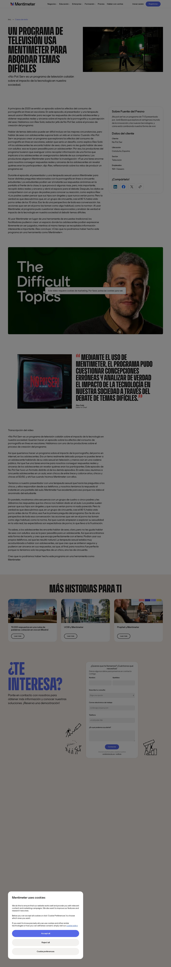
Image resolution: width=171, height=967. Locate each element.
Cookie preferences (45, 951)
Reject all (46, 942)
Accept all (45, 933)
